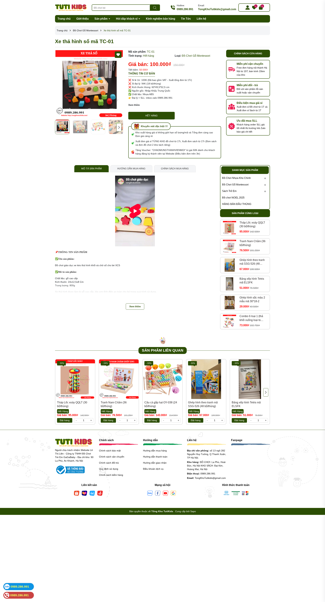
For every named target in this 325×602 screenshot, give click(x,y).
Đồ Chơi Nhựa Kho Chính (236, 177)
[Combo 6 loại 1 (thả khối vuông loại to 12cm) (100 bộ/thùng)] (229, 321)
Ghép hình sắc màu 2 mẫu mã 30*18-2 (252, 299)
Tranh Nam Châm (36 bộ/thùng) (252, 243)
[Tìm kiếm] (155, 8)
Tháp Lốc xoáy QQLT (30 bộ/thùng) (252, 224)
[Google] (173, 493)
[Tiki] (92, 493)
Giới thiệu (82, 18)
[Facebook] (157, 493)
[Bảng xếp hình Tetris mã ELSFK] (229, 284)
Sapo (193, 511)
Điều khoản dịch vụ (153, 468)
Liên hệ (201, 18)
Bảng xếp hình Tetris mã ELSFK (252, 280)
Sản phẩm (101, 18)
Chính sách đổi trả (109, 462)
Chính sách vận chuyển (111, 456)
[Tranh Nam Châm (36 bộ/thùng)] (229, 246)
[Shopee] (76, 493)
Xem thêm (134, 105)
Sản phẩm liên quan (162, 350)
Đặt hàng (65, 420)
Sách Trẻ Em (229, 190)
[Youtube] (165, 493)
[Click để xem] (89, 84)
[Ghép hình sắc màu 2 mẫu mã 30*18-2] (229, 302)
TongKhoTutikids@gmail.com (217, 9)
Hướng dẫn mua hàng (155, 450)
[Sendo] (100, 493)
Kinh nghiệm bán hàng (160, 18)
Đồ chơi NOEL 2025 (233, 197)
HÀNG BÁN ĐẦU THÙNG (236, 204)
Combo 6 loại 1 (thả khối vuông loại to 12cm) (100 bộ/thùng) (252, 318)
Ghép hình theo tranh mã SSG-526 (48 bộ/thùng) (252, 262)
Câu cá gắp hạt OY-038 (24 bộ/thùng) (160, 404)
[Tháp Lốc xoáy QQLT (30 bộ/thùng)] (229, 227)
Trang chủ (64, 18)
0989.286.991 (185, 9)
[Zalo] (150, 493)
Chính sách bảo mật (110, 450)
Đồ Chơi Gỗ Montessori (235, 184)
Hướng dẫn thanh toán (155, 456)
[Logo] (71, 7)
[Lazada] (84, 493)
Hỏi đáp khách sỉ (127, 18)
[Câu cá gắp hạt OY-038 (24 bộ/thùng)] (162, 379)
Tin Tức (186, 18)
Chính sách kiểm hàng (111, 475)
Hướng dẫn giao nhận (155, 462)
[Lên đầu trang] (318, 581)
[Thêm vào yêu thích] (118, 54)
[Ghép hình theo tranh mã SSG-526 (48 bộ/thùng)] (229, 265)
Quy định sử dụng (108, 468)
